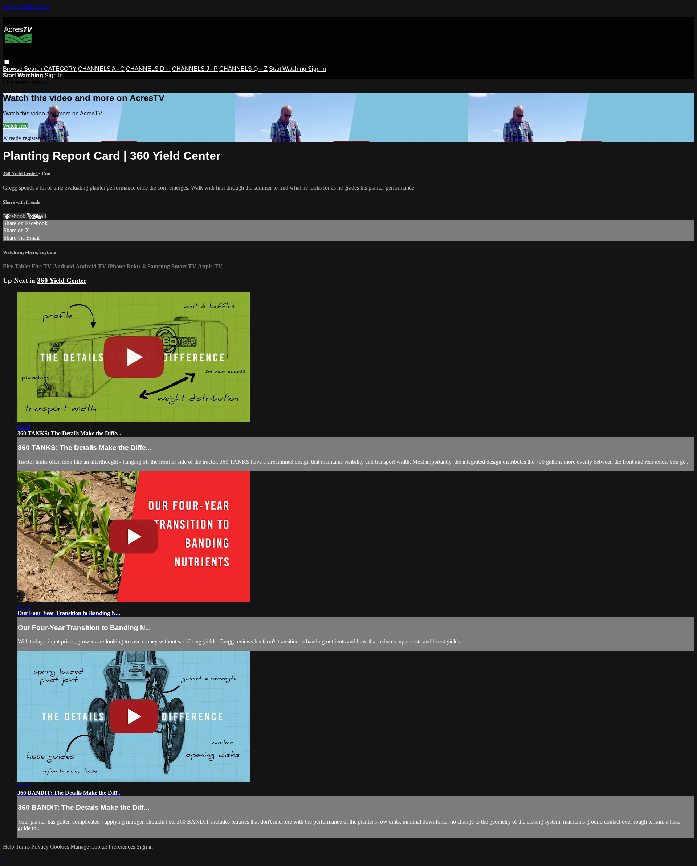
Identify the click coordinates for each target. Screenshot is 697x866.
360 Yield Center (20, 173)
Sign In (54, 75)
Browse (13, 69)
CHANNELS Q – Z (243, 69)
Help (9, 846)
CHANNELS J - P (195, 69)
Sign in (317, 69)
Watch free (15, 126)
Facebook (15, 216)
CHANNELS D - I (148, 69)
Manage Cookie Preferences (103, 846)
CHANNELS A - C (101, 69)
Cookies (60, 846)
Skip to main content (26, 6)
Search (34, 69)
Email (39, 216)
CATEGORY (60, 69)
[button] (6, 62)
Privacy (40, 846)
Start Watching (288, 69)
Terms (23, 846)
